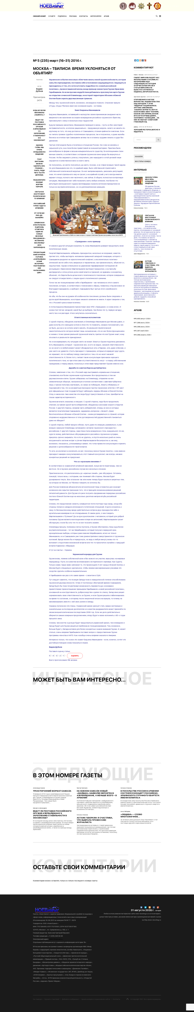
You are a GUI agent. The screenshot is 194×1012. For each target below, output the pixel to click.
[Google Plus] (145, 60)
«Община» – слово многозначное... (131, 815)
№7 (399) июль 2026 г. (142, 323)
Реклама (73, 16)
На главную (37, 999)
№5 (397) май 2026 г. (141, 331)
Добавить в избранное (70, 999)
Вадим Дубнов (39, 90)
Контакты (83, 16)
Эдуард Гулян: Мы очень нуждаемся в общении (39, 149)
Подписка (62, 16)
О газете (51, 16)
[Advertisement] (97, 37)
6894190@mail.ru (55, 939)
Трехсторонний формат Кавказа (52, 791)
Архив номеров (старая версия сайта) (95, 999)
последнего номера (82, 881)
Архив (106, 16)
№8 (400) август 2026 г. (142, 319)
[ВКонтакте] (135, 60)
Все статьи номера (142, 161)
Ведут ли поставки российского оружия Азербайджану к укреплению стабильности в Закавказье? (52, 814)
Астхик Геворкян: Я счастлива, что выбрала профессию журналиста (95, 820)
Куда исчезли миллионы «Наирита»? (39, 112)
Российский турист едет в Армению (39, 206)
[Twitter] (138, 60)
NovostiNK (139, 156)
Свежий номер (39, 16)
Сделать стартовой (51, 999)
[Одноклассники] (140, 60)
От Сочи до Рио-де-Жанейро (39, 215)
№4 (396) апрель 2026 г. (143, 335)
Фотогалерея (95, 16)
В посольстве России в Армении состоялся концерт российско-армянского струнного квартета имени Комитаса (140, 794)
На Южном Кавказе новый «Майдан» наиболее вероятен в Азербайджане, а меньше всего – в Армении (97, 794)
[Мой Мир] (143, 60)
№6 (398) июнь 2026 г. (142, 327)
